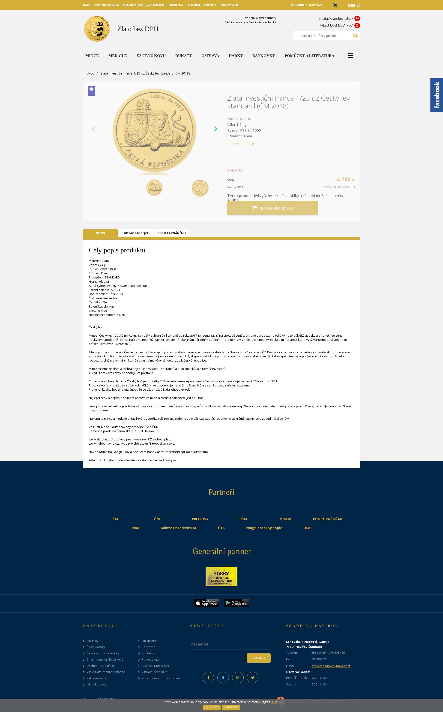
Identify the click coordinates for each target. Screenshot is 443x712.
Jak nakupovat (97, 684)
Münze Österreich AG (179, 527)
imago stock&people (264, 527)
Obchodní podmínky (101, 665)
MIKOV (285, 519)
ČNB (158, 519)
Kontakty (148, 653)
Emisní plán (150, 641)
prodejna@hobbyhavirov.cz (330, 666)
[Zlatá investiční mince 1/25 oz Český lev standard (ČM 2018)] (155, 173)
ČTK (221, 527)
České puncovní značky (103, 653)
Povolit (212, 707)
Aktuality (93, 641)
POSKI (306, 527)
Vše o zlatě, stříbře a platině (106, 672)
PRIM (243, 519)
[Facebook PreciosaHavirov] (208, 677)
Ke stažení (149, 647)
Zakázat (230, 707)
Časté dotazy (96, 647)
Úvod (91, 73)
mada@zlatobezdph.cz (336, 18)
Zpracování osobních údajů (161, 678)
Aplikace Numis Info (155, 665)
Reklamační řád (97, 678)
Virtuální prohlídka (154, 672)
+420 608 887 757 (336, 25)
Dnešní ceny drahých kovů (105, 659)
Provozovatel (151, 659)
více (273, 702)
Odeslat (259, 657)
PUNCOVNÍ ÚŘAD (327, 519)
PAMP (136, 527)
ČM (115, 519)
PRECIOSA (200, 519)
